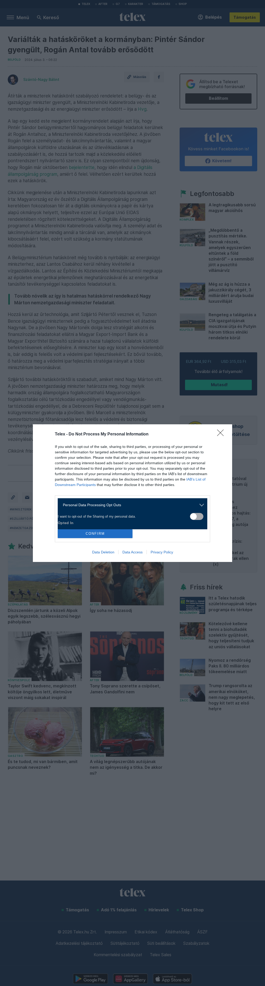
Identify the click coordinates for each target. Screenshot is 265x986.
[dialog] (132, 493)
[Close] (222, 434)
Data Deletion (103, 552)
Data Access (132, 552)
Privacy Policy (162, 552)
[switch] (196, 516)
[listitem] (130, 505)
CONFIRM (95, 534)
